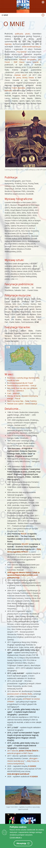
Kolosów (8, 90)
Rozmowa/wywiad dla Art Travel (20, 383)
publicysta (19, 33)
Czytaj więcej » (16, 837)
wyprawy (9, 44)
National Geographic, (28, 59)
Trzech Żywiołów (18, 88)
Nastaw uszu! (20, 75)
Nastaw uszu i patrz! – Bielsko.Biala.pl (22, 403)
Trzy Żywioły (21, 52)
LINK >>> (14, 279)
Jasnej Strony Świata (25, 77)
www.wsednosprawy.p (31, 46)
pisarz (27, 33)
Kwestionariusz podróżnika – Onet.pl (21, 385)
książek (36, 62)
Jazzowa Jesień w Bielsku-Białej (19, 694)
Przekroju (34, 420)
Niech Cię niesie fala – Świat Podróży (22, 401)
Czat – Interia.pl (13, 393)
